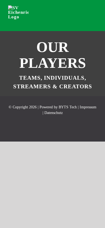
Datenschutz (53, 113)
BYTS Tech (68, 107)
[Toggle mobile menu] (95, 11)
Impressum (88, 107)
